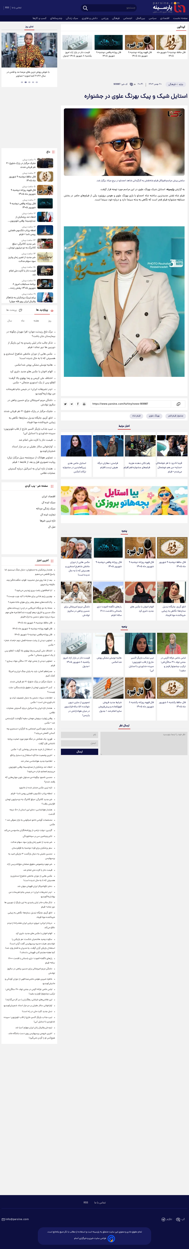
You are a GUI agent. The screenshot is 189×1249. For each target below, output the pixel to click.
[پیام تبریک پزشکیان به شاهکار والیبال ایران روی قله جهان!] (45, 298)
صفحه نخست (180, 18)
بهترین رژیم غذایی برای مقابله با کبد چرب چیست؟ (29, 596)
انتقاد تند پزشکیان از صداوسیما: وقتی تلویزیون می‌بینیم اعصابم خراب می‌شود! (21, 219)
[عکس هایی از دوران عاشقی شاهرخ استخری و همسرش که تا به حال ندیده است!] (76, 547)
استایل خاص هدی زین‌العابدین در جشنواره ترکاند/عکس (74, 467)
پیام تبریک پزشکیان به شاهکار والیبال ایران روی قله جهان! (21, 300)
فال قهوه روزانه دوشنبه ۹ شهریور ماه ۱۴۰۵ (140, 54)
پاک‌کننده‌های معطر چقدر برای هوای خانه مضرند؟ (30, 602)
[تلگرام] (71, 404)
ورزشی (105, 18)
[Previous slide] (5, 50)
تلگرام (169, 1219)
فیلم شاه (136, 416)
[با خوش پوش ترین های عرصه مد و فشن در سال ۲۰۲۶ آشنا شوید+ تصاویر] (29, 50)
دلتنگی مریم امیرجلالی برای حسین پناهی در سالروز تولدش (77, 611)
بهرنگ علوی (154, 416)
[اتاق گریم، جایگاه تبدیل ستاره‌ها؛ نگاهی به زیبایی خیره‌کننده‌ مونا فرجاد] (172, 592)
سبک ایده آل (48, 503)
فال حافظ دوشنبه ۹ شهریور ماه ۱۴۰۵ (171, 54)
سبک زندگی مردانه (45, 509)
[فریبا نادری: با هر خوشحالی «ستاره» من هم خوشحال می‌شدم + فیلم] (172, 446)
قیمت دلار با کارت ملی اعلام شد (22, 273)
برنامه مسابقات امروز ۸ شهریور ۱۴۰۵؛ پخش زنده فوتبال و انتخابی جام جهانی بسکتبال (22, 286)
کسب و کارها (40, 18)
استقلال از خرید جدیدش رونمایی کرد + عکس (31, 749)
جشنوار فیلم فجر (175, 416)
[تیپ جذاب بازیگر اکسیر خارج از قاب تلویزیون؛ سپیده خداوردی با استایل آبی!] (140, 643)
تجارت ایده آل (47, 515)
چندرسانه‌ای (56, 18)
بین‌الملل (141, 18)
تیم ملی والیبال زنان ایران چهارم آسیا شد (33, 1027)
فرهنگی (116, 18)
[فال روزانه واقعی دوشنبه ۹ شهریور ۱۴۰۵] (108, 42)
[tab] (37, 82)
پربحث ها (11, 310)
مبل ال (51, 527)
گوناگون (181, 27)
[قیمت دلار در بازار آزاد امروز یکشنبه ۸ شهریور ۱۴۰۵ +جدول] (77, 42)
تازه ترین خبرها (47, 521)
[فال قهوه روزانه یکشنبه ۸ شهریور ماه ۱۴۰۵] (140, 688)
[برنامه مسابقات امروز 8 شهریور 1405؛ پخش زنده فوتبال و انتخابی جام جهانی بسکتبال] (45, 284)
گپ (183, 1219)
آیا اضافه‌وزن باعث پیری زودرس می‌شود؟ (33, 590)
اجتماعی (128, 18)
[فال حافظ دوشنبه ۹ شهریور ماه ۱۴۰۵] (171, 42)
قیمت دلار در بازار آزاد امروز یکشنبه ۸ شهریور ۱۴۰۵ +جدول (77, 54)
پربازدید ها (42, 310)
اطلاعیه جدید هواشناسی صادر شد (36, 761)
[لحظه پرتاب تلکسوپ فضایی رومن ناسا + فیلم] (45, 230)
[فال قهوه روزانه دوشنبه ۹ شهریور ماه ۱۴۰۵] (140, 42)
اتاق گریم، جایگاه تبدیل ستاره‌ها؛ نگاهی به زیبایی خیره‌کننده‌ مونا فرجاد (173, 611)
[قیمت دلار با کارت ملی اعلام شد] (45, 271)
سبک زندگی (72, 18)
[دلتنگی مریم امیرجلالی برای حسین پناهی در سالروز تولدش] (76, 592)
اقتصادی (165, 18)
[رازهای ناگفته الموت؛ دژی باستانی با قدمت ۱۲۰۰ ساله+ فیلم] (108, 592)
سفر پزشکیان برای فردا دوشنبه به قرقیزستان (32, 848)
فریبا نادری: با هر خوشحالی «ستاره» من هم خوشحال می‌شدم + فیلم (169, 467)
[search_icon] (85, 8)
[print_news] (84, 404)
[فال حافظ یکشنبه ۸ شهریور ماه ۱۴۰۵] (172, 688)
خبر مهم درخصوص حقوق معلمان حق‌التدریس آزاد (29, 864)
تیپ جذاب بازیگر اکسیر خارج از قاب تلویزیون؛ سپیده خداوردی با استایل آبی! (141, 664)
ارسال (80, 752)
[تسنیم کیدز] (124, 502)
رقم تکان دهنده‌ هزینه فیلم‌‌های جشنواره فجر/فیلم (137, 465)
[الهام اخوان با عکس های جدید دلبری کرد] (140, 592)
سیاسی (153, 18)
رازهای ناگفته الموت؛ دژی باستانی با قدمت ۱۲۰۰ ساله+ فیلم (109, 611)
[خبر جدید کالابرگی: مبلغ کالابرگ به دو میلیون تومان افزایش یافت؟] (45, 244)
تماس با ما (16, 8)
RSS (7, 8)
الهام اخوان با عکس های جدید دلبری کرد (142, 609)
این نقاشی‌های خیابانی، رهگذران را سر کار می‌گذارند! (29, 1000)
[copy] (178, 404)
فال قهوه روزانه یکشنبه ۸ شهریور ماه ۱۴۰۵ (141, 705)
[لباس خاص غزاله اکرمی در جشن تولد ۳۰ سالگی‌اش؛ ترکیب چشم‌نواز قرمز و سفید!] (172, 643)
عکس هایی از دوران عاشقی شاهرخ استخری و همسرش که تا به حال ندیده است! (77, 568)
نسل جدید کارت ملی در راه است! (37, 1011)
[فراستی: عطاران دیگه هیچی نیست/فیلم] (108, 446)
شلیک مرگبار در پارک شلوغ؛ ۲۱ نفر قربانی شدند (21, 165)
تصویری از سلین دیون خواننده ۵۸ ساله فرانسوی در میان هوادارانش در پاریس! (77, 709)
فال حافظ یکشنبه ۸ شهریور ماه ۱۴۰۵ (172, 705)
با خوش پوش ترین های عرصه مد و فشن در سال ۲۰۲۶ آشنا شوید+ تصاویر (28, 74)
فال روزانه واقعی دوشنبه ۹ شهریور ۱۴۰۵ (108, 54)
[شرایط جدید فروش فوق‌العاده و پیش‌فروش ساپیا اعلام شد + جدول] (108, 688)
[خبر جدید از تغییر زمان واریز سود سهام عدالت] (45, 257)
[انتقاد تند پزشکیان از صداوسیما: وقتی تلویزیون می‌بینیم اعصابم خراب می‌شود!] (45, 217)
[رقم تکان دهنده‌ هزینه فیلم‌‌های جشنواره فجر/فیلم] (140, 446)
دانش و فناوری (90, 18)
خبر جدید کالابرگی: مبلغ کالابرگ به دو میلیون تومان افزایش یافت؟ (22, 246)
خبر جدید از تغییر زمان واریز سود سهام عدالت (22, 259)
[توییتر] (65, 404)
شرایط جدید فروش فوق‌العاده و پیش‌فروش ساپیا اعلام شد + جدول (110, 707)
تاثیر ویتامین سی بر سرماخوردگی (37, 836)
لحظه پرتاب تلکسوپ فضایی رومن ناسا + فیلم (22, 232)
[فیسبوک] (78, 404)
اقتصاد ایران (48, 497)
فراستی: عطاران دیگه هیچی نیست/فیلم (107, 465)
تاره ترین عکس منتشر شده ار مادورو (35, 788)
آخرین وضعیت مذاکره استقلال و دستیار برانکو (31, 755)
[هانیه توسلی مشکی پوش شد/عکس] (108, 643)
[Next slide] (53, 50)
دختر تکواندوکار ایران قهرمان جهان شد (34, 886)
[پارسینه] (167, 8)
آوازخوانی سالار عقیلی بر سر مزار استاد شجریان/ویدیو (28, 1005)
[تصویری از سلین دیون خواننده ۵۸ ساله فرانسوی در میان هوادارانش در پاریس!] (76, 688)
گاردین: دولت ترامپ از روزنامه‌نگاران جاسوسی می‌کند (28, 830)
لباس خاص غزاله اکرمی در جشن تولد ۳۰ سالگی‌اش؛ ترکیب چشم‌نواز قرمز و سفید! (173, 664)
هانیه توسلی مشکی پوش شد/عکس (109, 660)
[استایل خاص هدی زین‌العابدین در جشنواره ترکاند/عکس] (76, 446)
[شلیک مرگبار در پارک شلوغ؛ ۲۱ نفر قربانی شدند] (45, 163)
